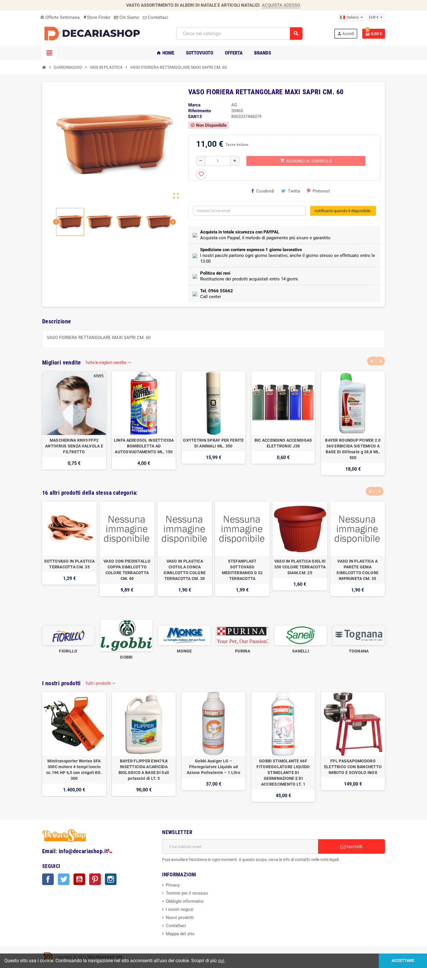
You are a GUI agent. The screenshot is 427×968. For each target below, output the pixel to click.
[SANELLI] (300, 635)
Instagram (110, 879)
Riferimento (199, 110)
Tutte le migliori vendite (108, 362)
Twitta (294, 191)
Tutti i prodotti (100, 683)
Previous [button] (371, 361)
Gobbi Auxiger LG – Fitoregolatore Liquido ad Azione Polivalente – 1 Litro (213, 767)
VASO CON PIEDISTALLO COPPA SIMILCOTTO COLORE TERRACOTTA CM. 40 (127, 570)
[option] (74, 423)
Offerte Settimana (60, 17)
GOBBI (126, 657)
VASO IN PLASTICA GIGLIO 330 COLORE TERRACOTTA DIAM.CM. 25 (300, 567)
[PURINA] (242, 635)
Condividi (265, 191)
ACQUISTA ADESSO (281, 5)
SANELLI (300, 651)
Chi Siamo (128, 17)
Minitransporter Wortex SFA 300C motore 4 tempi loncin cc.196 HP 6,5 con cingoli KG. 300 (74, 770)
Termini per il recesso (187, 893)
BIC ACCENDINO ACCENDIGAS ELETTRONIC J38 (283, 443)
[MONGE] (184, 635)
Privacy (173, 885)
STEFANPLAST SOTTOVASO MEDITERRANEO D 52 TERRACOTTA (242, 570)
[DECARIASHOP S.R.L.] (93, 33)
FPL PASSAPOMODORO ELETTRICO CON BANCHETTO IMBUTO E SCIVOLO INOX (353, 767)
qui (221, 960)
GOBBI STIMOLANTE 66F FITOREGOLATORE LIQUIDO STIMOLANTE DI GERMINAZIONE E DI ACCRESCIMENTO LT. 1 (283, 772)
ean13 (195, 116)
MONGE (184, 651)
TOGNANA (359, 651)
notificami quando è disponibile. (343, 211)
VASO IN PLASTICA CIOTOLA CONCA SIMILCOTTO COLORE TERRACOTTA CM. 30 (185, 570)
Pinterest (321, 191)
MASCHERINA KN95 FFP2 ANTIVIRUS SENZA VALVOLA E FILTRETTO (74, 446)
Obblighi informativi (185, 901)
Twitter (63, 879)
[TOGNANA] (359, 635)
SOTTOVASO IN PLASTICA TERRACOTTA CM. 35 (69, 564)
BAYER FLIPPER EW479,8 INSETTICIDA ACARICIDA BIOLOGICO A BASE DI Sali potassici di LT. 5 (144, 770)
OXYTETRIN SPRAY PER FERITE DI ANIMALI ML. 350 (213, 443)
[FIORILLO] (68, 635)
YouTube (79, 879)
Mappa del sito (180, 933)
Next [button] (380, 361)
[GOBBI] (126, 635)
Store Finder (96, 17)
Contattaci (157, 17)
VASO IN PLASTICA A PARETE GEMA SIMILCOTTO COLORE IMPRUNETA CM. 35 (357, 570)
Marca (194, 105)
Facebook (48, 879)
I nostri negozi (179, 909)
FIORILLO (68, 651)
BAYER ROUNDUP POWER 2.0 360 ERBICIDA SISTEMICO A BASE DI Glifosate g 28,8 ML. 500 (353, 449)
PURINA (242, 651)
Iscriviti (354, 846)
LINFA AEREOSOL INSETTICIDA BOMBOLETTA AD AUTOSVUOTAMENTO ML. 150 (144, 446)
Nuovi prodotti (180, 917)
